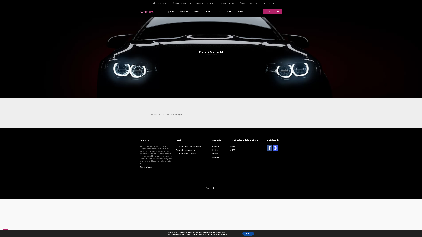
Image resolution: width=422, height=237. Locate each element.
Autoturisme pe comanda (186, 153)
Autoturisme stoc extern (185, 150)
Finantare (184, 11)
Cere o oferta (273, 11)
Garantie (215, 146)
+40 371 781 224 (161, 3)
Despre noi (169, 11)
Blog (229, 11)
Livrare (196, 11)
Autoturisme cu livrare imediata (188, 146)
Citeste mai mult (146, 167)
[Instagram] (275, 148)
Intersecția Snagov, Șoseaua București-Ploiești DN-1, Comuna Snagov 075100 (204, 3)
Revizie (208, 11)
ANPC (232, 150)
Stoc (219, 11)
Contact (240, 11)
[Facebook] (269, 148)
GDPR (232, 146)
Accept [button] (248, 234)
